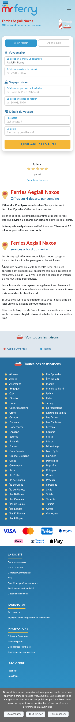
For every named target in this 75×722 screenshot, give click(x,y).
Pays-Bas (51, 465)
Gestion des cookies (18, 594)
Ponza (49, 475)
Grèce (12, 461)
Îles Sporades (53, 374)
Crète (12, 412)
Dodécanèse (16, 427)
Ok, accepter (14, 714)
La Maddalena (54, 408)
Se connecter (14, 612)
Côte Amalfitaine (18, 408)
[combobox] (37, 63)
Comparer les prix (37, 144)
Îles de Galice (17, 504)
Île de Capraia (17, 480)
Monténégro (53, 446)
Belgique (14, 388)
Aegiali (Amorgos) (17, 349)
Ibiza (12, 470)
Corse (12, 403)
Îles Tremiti (52, 379)
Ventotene (52, 513)
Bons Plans (13, 676)
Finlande (14, 441)
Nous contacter (15, 567)
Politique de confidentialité (21, 588)
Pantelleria (52, 461)
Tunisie (50, 504)
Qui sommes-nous (17, 562)
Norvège (51, 456)
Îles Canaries (16, 499)
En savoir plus (44, 707)
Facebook (12, 671)
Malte (49, 436)
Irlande (50, 384)
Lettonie (51, 427)
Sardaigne (51, 484)
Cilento (13, 398)
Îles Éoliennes (17, 513)
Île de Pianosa (17, 489)
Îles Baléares (16, 494)
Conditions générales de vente (23, 583)
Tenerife (50, 499)
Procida (50, 480)
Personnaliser (58, 714)
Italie (49, 398)
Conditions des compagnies (21, 652)
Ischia (49, 393)
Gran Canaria (16, 451)
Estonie (13, 436)
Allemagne (15, 384)
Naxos (47, 349)
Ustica (49, 509)
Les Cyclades (53, 422)
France (13, 446)
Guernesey (15, 465)
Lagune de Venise (56, 412)
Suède (49, 494)
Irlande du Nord (55, 388)
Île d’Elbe (14, 475)
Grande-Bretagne (19, 456)
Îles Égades (15, 509)
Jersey (50, 403)
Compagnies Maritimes (19, 647)
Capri (12, 393)
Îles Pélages (16, 518)
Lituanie (50, 432)
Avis (10, 578)
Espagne (14, 432)
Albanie (13, 374)
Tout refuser (36, 714)
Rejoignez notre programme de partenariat (29, 617)
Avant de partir (15, 641)
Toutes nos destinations (42, 364)
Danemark (15, 422)
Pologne (51, 470)
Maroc (50, 441)
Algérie (13, 379)
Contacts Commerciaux (19, 573)
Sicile (49, 489)
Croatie (13, 417)
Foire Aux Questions (18, 636)
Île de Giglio (16, 484)
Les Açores (52, 417)
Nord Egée (52, 451)
